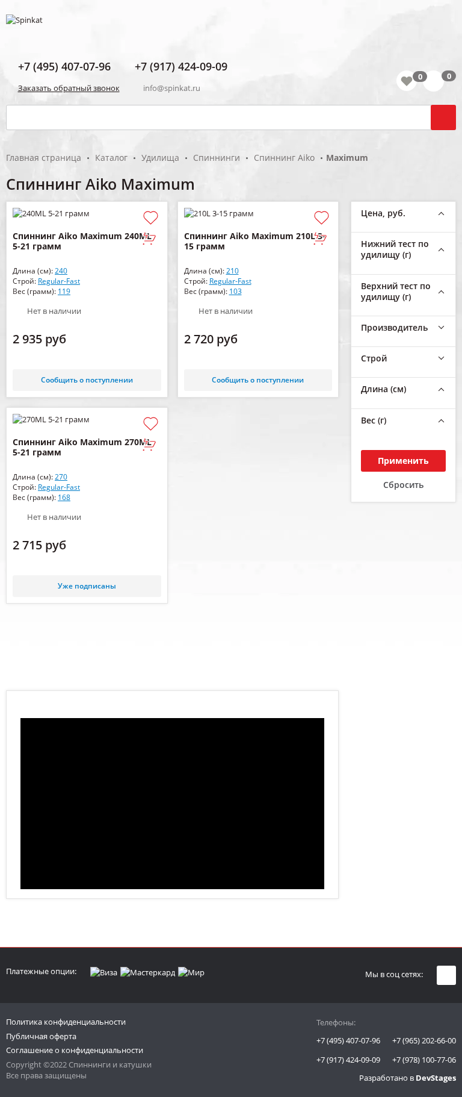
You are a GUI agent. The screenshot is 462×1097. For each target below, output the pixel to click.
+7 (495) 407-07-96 (348, 1040)
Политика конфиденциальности (66, 1021)
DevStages (436, 1077)
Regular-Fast (59, 281)
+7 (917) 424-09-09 (348, 1059)
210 (232, 271)
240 (61, 271)
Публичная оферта (41, 1036)
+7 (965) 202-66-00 (424, 1040)
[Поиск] (443, 117)
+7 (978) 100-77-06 (424, 1059)
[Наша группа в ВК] (446, 975)
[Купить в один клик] (149, 239)
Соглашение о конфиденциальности (74, 1050)
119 (64, 291)
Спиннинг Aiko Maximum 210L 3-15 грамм (254, 241)
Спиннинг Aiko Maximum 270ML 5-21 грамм (82, 447)
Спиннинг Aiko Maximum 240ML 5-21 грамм (82, 241)
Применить (403, 460)
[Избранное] (406, 80)
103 (235, 291)
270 (61, 477)
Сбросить (403, 484)
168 (64, 497)
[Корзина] (439, 83)
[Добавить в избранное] (150, 218)
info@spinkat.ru (171, 88)
